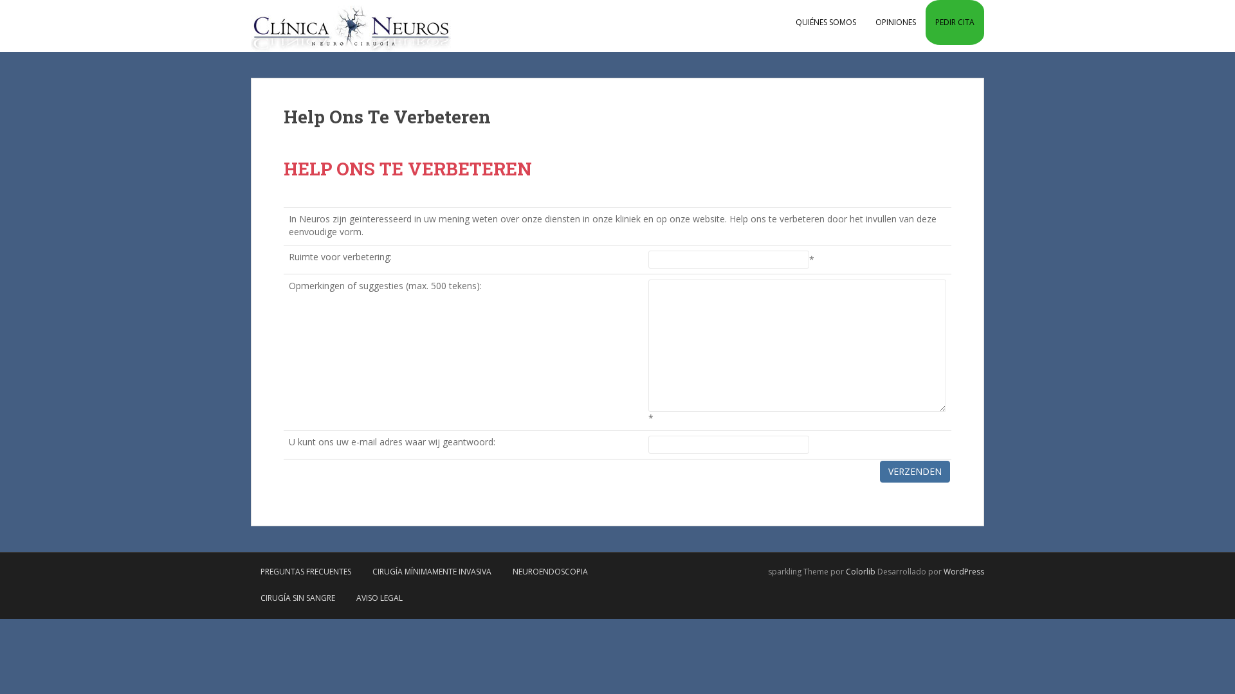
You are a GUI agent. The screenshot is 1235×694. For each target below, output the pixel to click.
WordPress (964, 571)
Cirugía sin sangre (298, 597)
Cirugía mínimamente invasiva (431, 571)
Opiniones (895, 22)
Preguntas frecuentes (306, 571)
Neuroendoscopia (550, 571)
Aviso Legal (379, 597)
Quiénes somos (826, 22)
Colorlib (860, 571)
